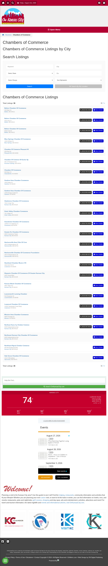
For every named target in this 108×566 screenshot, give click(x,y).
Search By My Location (79, 86)
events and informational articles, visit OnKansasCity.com (62, 503)
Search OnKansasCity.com (54, 386)
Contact (37, 557)
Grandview (7, 225)
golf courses (37, 500)
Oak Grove (7, 359)
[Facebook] (99, 3)
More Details (99, 110)
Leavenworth (8, 297)
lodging (62, 495)
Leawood (7, 266)
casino (43, 497)
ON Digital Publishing (96, 557)
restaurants (69, 495)
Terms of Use (20, 557)
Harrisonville (8, 246)
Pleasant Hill (8, 153)
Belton (6, 112)
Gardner (6, 184)
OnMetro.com (72, 557)
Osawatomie (8, 173)
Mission (6, 318)
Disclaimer (29, 557)
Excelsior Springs (9, 163)
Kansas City (7, 204)
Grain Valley (7, 215)
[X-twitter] (104, 3)
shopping (46, 500)
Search (29, 86)
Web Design (82, 557)
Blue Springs (8, 143)
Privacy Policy (10, 557)
